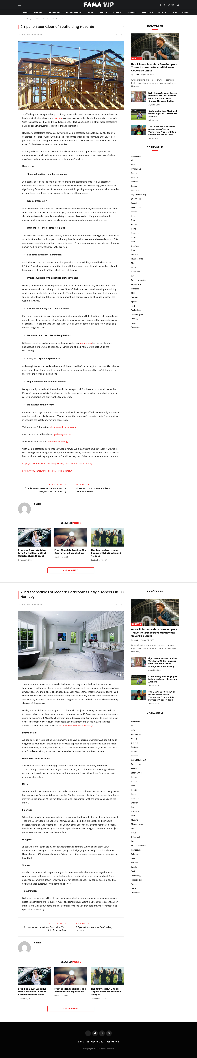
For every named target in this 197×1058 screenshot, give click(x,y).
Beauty (134, 173)
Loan (133, 250)
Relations (147, 12)
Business (39, 12)
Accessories (136, 156)
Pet (132, 276)
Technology (136, 310)
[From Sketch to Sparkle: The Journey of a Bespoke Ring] (70, 537)
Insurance (135, 233)
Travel (185, 12)
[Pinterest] (9, 136)
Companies (135, 190)
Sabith (23, 34)
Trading (134, 319)
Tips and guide (137, 314)
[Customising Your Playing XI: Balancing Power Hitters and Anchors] (138, 114)
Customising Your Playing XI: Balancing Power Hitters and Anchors (162, 114)
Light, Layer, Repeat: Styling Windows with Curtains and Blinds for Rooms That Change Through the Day (162, 97)
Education (135, 203)
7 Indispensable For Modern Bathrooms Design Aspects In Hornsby (45, 490)
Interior (117, 12)
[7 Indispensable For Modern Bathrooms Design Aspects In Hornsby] (71, 645)
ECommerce (136, 199)
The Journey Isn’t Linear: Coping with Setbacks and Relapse (106, 553)
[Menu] (19, 5)
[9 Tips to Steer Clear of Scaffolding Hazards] (71, 75)
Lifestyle (131, 12)
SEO (133, 293)
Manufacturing (137, 259)
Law (133, 241)
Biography (54, 12)
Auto (133, 164)
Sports (162, 12)
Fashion (134, 212)
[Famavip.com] (98, 5)
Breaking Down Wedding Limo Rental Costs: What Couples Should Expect (32, 553)
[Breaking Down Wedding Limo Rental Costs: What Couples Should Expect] (34, 537)
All (132, 160)
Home (26, 12)
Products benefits (138, 280)
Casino (134, 186)
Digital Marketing (138, 194)
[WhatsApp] (9, 150)
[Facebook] (9, 122)
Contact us (113, 1042)
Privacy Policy (95, 1042)
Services (134, 297)
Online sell (135, 271)
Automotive (136, 169)
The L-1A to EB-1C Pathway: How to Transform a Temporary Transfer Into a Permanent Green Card (162, 130)
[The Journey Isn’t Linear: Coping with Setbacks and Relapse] (107, 537)
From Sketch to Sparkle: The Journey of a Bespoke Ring (70, 552)
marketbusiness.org (58, 441)
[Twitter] (9, 129)
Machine (134, 254)
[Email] (9, 156)
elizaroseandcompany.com (63, 427)
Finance (134, 216)
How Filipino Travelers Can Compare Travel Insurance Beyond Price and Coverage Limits (154, 67)
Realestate (136, 284)
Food (133, 220)
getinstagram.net (62, 434)
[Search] (177, 5)
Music (91, 12)
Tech (174, 12)
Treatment (135, 327)
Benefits (136, 58)
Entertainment (74, 12)
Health (103, 12)
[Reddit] (9, 143)
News (133, 267)
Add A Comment (71, 570)
